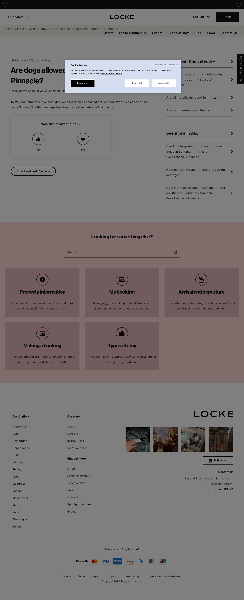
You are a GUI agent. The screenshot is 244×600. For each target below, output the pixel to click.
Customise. (82, 83)
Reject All (137, 83)
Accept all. (163, 83)
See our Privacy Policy (111, 73)
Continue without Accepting (167, 64)
